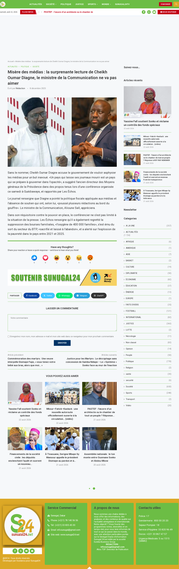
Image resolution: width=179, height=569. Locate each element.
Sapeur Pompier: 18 (149, 525)
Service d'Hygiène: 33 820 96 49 (156, 529)
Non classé (148, 342)
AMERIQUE (148, 248)
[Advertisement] (89, 36)
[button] (39, 12)
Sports (148, 393)
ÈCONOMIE (148, 279)
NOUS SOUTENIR (169, 12)
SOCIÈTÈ (50, 4)
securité (148, 380)
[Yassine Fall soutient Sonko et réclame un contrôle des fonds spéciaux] (25, 393)
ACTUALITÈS (35, 4)
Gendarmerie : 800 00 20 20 (153, 520)
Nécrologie (148, 336)
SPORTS (92, 4)
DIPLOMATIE (148, 273)
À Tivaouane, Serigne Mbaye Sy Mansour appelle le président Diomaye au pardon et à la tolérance (156, 194)
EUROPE (148, 298)
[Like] (34, 257)
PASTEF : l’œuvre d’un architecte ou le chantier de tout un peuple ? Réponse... (99, 412)
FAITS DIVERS (148, 304)
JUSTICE (79, 4)
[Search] (176, 4)
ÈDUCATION (148, 285)
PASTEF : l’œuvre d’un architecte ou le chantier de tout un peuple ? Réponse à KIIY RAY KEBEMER (157, 157)
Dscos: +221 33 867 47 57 (153, 534)
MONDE (105, 4)
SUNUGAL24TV (122, 4)
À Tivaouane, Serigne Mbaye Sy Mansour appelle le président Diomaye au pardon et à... (62, 457)
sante (148, 374)
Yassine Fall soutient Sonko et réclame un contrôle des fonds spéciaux (25, 412)
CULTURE (148, 267)
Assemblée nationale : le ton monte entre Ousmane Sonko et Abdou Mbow (99, 457)
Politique (148, 361)
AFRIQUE (148, 241)
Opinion (148, 349)
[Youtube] (154, 12)
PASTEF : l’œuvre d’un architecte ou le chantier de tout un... (73, 12)
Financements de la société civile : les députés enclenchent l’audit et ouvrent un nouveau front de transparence (157, 176)
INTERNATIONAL (148, 317)
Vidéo (148, 405)
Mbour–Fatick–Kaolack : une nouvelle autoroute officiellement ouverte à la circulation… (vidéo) (155, 140)
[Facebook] (144, 12)
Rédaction (20, 88)
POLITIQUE (66, 4)
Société (148, 386)
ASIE (148, 254)
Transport (148, 399)
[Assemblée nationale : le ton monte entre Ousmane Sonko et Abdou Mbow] (99, 438)
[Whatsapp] (149, 12)
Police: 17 (144, 516)
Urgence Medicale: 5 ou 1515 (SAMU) (154, 539)
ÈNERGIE (148, 292)
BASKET (148, 260)
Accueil (11, 61)
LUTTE (148, 330)
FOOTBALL (148, 311)
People (148, 355)
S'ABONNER (165, 4)
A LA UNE (148, 225)
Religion (148, 367)
